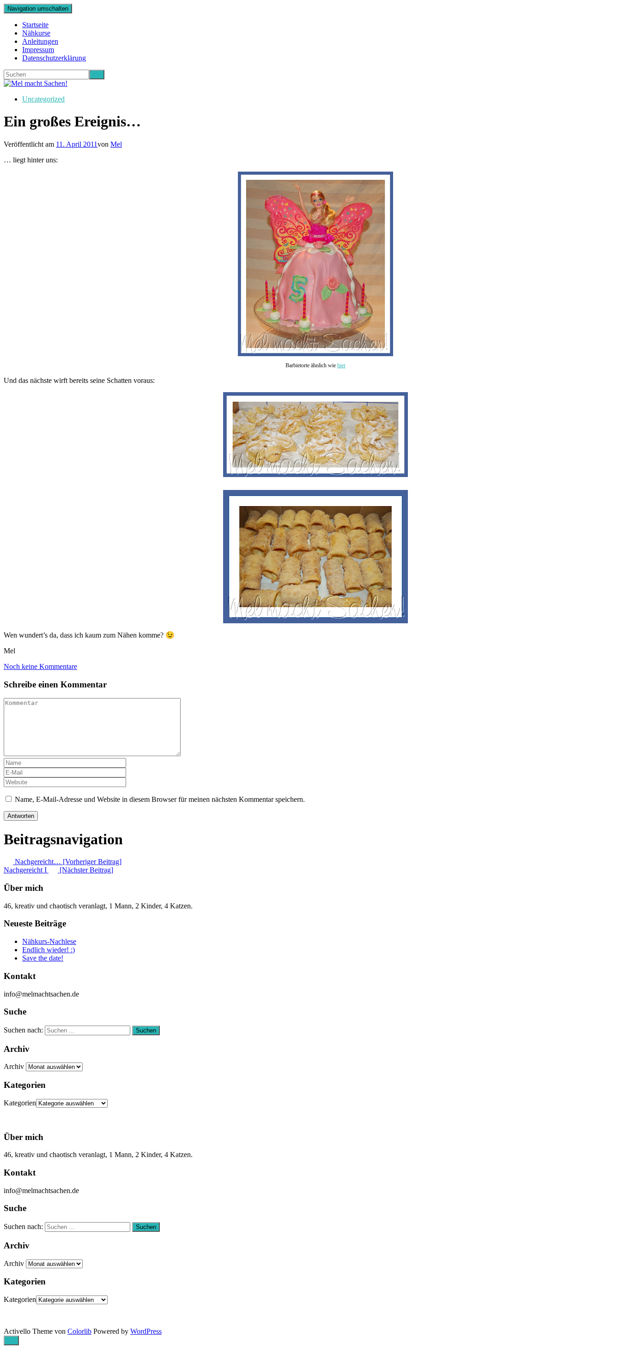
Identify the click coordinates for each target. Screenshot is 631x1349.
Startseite (35, 25)
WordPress (146, 1331)
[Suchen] (96, 74)
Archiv (14, 1066)
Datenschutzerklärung (54, 58)
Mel (116, 144)
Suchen (146, 1030)
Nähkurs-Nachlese (49, 941)
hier (341, 365)
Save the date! (42, 958)
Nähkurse (36, 33)
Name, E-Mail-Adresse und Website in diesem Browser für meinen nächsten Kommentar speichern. (160, 799)
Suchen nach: (23, 1030)
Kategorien (20, 1103)
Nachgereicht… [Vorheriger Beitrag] (67, 862)
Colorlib (79, 1331)
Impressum (38, 50)
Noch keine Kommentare (40, 666)
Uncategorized (43, 99)
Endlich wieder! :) (48, 950)
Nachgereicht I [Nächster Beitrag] (58, 870)
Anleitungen (40, 41)
